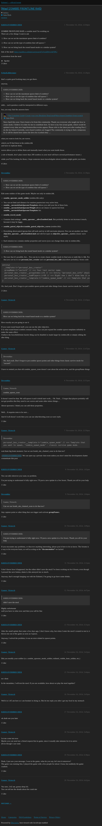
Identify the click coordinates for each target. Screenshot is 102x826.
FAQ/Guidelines (25, 817)
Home (3, 817)
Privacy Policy (54, 817)
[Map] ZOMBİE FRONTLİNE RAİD (21, 8)
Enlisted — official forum (11, 2)
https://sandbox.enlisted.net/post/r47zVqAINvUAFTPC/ (35, 52)
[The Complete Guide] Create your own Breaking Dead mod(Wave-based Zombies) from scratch (45, 116)
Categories (12, 817)
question (4, 17)
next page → (6, 803)
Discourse (15, 823)
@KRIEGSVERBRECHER (11, 456)
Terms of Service (40, 817)
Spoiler (7, 61)
